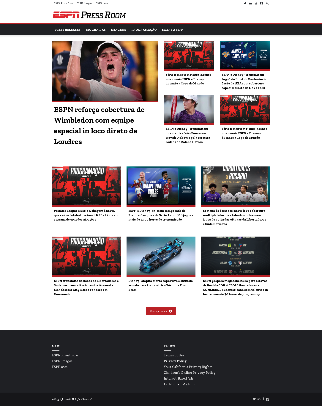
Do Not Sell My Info (179, 384)
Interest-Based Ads (178, 378)
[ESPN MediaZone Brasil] (89, 15)
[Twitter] (245, 3)
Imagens (118, 30)
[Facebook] (261, 3)
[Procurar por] (267, 3)
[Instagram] (256, 3)
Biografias (96, 30)
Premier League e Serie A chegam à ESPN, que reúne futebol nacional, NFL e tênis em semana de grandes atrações (86, 215)
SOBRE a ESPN (173, 30)
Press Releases (67, 30)
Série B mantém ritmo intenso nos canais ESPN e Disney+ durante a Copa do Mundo (188, 79)
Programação (144, 30)
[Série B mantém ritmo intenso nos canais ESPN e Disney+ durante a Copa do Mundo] (189, 55)
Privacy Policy (175, 361)
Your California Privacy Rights (188, 367)
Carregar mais (158, 311)
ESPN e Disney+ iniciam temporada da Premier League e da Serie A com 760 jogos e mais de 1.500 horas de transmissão (160, 215)
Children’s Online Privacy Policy (190, 372)
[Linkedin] (250, 3)
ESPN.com (102, 3)
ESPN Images (84, 3)
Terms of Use (174, 355)
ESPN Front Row (63, 3)
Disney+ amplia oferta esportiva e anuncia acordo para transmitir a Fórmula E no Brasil (160, 285)
